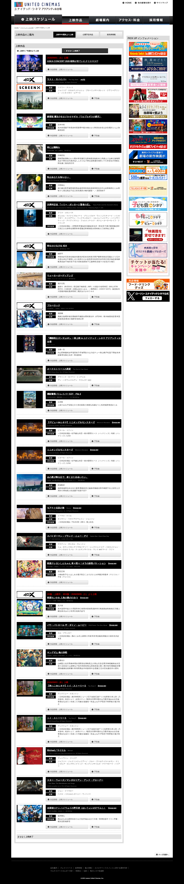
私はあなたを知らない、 (59, 177)
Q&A (85, 871)
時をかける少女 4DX (57, 245)
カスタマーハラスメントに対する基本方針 (111, 868)
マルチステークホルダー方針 (61, 871)
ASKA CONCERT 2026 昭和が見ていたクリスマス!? (72, 61)
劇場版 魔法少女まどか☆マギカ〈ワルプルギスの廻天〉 (74, 116)
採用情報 (78, 868)
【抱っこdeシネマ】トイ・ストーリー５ (66, 685)
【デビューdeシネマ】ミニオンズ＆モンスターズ (71, 422)
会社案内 (53, 868)
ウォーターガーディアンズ (60, 275)
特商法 (78, 871)
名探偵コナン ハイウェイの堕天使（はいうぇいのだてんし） (76, 808)
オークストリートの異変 (59, 369)
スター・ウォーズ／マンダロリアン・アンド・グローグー (75, 780)
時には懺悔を (53, 147)
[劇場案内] (102, 20)
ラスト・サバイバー (57, 79)
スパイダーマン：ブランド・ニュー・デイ (67, 536)
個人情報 (88, 868)
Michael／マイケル (56, 750)
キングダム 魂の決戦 (57, 652)
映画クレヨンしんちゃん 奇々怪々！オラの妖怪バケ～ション (76, 563)
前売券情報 (111, 35)
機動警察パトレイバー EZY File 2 (64, 394)
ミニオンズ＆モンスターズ (60, 449)
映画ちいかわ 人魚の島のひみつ (62, 597)
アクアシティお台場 (26, 28)
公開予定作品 (88, 35)
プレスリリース (66, 868)
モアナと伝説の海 (55, 508)
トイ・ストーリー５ (57, 718)
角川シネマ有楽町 (97, 871)
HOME (16, 28)
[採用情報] (156, 20)
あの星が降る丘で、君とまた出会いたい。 (67, 477)
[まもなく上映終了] (85, 52)
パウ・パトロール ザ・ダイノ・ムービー (67, 625)
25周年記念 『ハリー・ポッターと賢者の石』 (69, 204)
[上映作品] (75, 20)
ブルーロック (53, 305)
